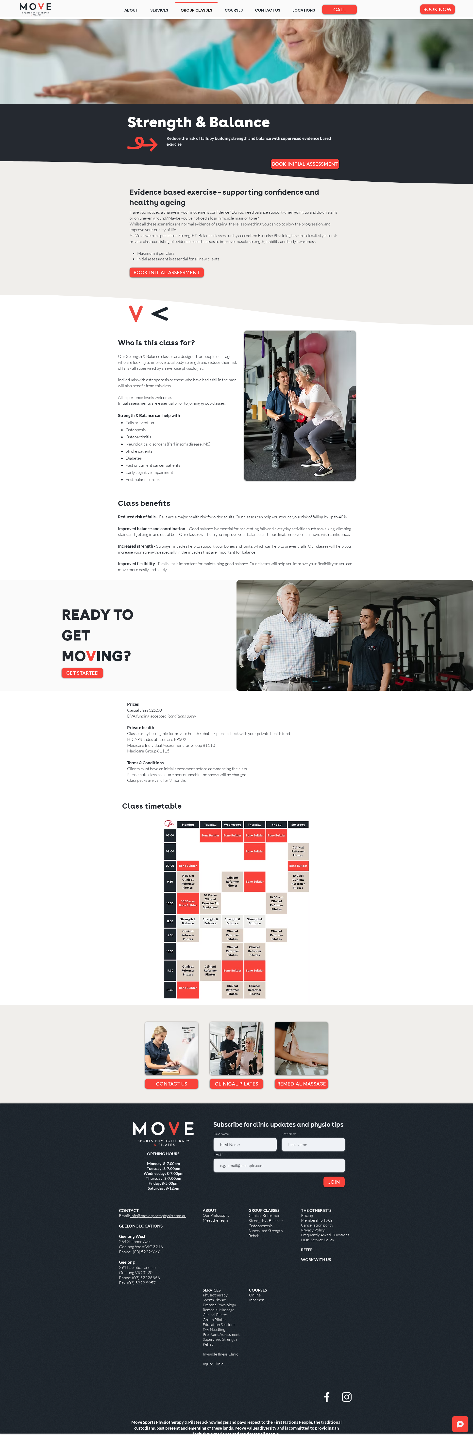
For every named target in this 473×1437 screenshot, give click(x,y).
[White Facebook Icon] (326, 1397)
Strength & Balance (266, 1220)
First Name (221, 1133)
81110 (209, 745)
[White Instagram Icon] (346, 1397)
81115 (163, 750)
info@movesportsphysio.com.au (158, 1215)
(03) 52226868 (146, 1251)
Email (218, 1154)
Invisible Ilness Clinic (220, 1354)
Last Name (289, 1133)
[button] (303, 8)
